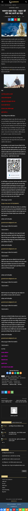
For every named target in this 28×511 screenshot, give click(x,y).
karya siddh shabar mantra (7, 381)
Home (2, 5)
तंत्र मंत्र (3, 483)
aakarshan (8, 376)
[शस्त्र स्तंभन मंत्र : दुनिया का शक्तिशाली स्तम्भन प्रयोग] (4, 440)
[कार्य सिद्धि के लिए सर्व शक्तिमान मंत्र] (4, 427)
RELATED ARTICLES (6, 422)
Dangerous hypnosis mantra (13, 377)
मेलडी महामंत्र (19, 384)
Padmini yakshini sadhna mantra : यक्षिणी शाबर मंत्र (6, 401)
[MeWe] (15, 373)
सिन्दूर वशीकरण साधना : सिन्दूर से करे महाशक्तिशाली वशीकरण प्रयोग (13, 465)
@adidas (14, 501)
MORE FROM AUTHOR (17, 422)
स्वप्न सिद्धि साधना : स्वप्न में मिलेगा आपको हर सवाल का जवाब (12, 462)
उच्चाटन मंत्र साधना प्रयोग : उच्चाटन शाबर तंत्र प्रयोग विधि (21, 401)
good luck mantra (5, 379)
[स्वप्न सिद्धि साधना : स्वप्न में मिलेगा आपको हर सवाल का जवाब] (4, 434)
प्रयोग (11, 69)
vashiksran (10, 382)
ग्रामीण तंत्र (14, 5)
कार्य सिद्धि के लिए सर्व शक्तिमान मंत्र (16, 426)
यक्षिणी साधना (4, 485)
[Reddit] (12, 373)
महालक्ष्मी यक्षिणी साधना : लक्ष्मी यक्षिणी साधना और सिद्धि (11, 455)
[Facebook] (7, 373)
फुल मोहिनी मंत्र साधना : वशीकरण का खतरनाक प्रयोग (11, 459)
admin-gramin (8, 16)
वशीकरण (3, 487)
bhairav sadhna (14, 376)
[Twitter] (10, 373)
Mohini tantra (4, 382)
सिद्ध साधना (4, 491)
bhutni (19, 376)
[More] (20, 373)
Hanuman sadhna (13, 379)
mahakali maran (17, 381)
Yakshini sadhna (17, 382)
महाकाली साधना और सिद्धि (13, 384)
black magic (4, 377)
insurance (19, 504)
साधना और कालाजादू (8, 5)
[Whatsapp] (18, 373)
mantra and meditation (7, 479)
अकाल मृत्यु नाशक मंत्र (5, 384)
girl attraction (22, 377)
